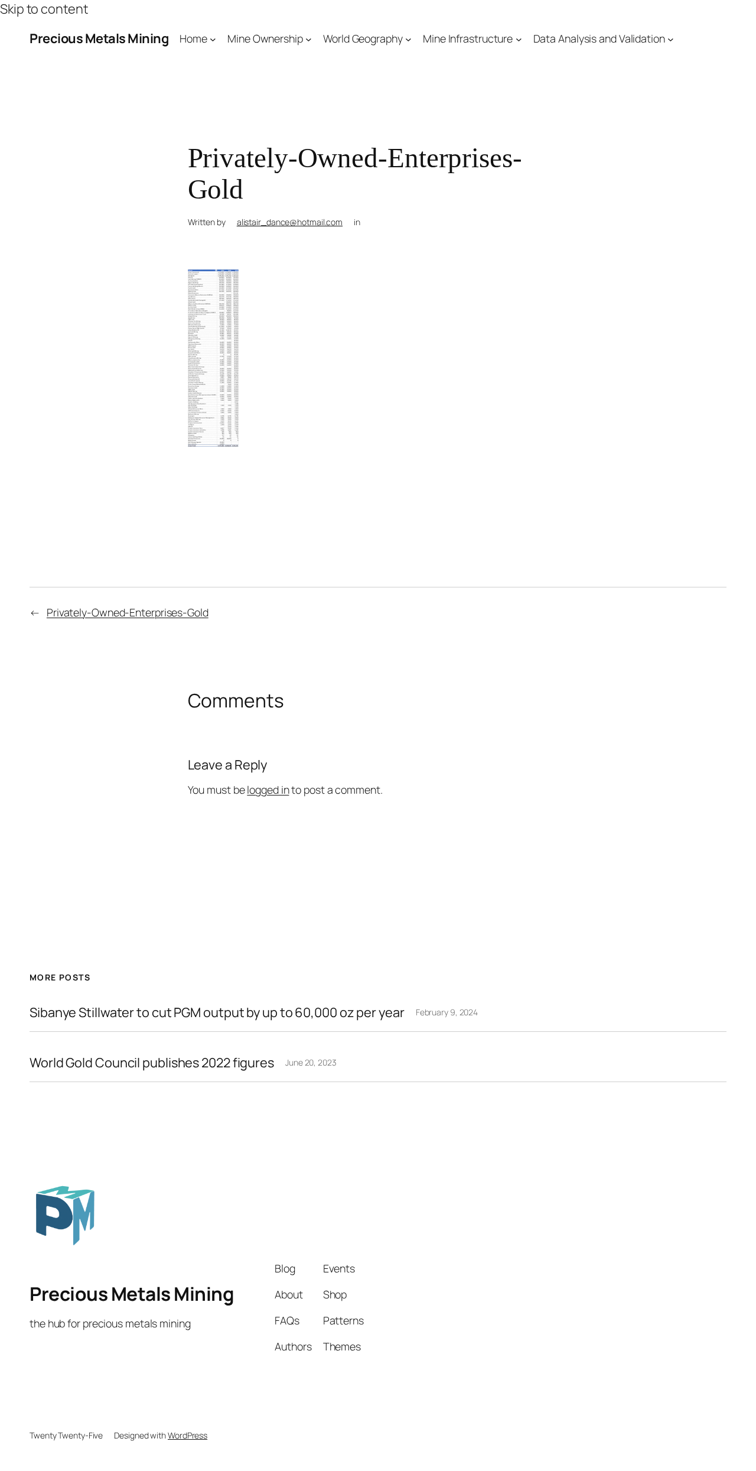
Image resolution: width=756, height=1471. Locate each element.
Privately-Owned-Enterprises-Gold (127, 612)
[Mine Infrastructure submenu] (519, 38)
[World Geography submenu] (408, 38)
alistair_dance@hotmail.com (290, 222)
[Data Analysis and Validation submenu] (670, 38)
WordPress (187, 1435)
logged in (268, 789)
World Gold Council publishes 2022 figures (152, 1063)
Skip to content (44, 9)
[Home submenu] (213, 38)
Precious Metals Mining (99, 38)
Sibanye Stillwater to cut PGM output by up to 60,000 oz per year (217, 1012)
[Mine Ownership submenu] (308, 38)
